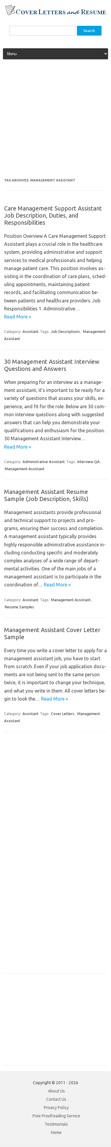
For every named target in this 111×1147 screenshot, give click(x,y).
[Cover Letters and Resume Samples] (55, 14)
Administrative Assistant (43, 462)
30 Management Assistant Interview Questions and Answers (51, 365)
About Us (56, 1091)
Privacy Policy (56, 1107)
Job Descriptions (65, 331)
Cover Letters (62, 714)
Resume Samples (19, 607)
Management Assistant (24, 469)
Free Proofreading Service (56, 1116)
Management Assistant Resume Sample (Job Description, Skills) (46, 495)
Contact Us (56, 1099)
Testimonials (56, 1124)
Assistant (30, 331)
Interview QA (88, 462)
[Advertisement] (55, 121)
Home (56, 1132)
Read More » (17, 316)
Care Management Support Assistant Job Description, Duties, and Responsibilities (53, 215)
